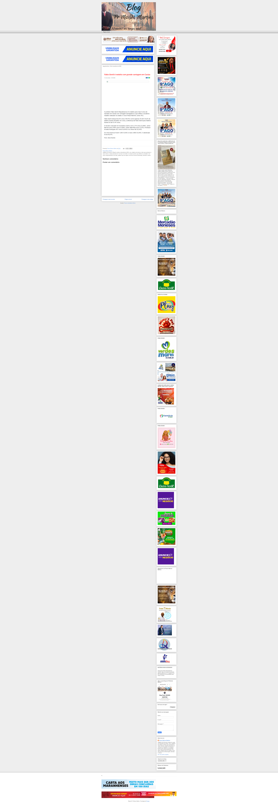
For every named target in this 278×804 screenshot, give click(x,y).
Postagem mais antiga (147, 199)
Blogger (147, 801)
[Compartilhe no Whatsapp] (149, 77)
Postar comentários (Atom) (129, 203)
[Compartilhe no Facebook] (146, 77)
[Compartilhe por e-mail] (151, 77)
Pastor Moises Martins (164, 740)
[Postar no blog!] (127, 148)
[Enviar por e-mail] (126, 148)
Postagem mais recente (109, 199)
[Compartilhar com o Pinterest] (131, 148)
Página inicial (106, 32)
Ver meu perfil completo (163, 754)
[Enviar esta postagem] (124, 148)
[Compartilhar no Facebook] (130, 148)
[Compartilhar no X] (129, 148)
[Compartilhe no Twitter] (148, 77)
